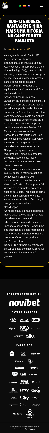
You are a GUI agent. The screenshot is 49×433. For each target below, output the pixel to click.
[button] (41, 5)
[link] (8, 5)
